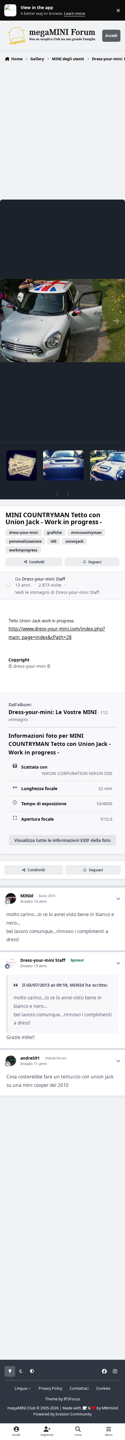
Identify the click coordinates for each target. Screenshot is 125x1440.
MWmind (110, 1408)
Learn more (11, 10)
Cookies (103, 1388)
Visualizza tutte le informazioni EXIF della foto (62, 840)
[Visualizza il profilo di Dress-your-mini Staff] (8, 586)
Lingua (21, 1388)
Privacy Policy (50, 1388)
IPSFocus (72, 1399)
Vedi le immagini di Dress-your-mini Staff (57, 592)
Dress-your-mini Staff (43, 579)
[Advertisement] (62, 129)
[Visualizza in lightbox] (62, 321)
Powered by (62, 1414)
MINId (26, 896)
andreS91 (30, 1058)
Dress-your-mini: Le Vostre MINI (52, 712)
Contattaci (79, 1388)
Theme (51, 1399)
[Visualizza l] (21, 465)
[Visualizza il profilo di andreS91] (10, 1060)
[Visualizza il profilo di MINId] (10, 898)
